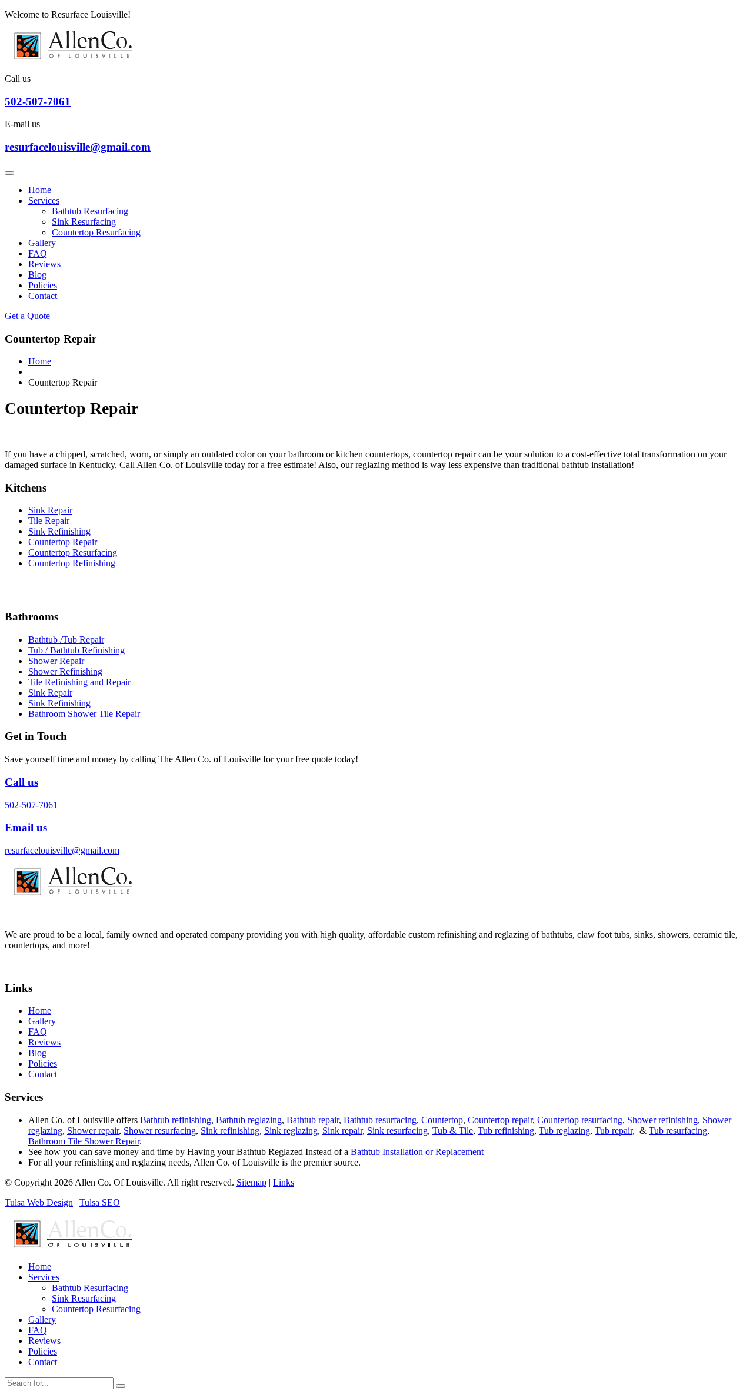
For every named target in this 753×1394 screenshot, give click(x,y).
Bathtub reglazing (249, 1120)
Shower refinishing (662, 1120)
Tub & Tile (452, 1131)
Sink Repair (50, 510)
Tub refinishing (506, 1131)
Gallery (42, 243)
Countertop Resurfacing (96, 232)
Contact (42, 296)
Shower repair (93, 1131)
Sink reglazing (291, 1131)
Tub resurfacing (678, 1131)
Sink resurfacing (397, 1131)
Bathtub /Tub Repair (66, 640)
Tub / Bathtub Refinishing (76, 650)
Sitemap (251, 1182)
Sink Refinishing (59, 531)
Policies (42, 285)
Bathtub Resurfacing (90, 211)
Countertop (442, 1120)
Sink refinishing (230, 1131)
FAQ (37, 253)
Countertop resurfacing (579, 1120)
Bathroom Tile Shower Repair (83, 1141)
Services (43, 200)
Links (283, 1182)
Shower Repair (56, 661)
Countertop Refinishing (71, 563)
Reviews (44, 264)
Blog (37, 275)
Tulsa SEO (99, 1202)
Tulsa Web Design (39, 1202)
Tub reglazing (564, 1131)
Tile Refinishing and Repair (79, 682)
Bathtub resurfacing (380, 1120)
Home (39, 190)
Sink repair (342, 1131)
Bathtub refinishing (175, 1120)
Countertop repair (500, 1120)
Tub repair (613, 1131)
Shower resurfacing (160, 1131)
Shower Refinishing (65, 671)
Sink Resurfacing (84, 222)
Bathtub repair (312, 1120)
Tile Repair (48, 521)
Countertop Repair (62, 542)
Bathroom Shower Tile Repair (84, 714)
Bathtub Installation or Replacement (417, 1152)
